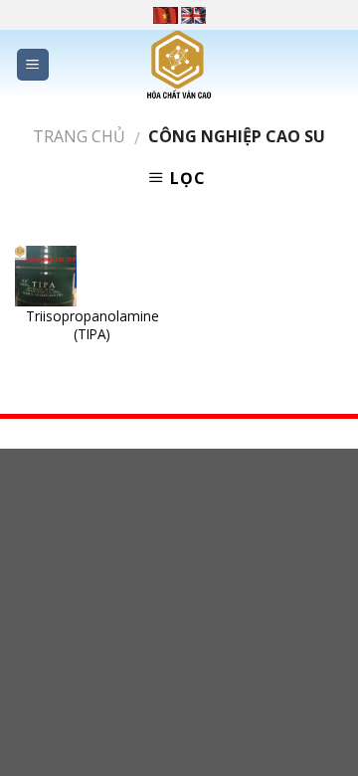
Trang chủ (79, 136)
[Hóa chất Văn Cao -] (179, 64)
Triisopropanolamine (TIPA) (92, 324)
